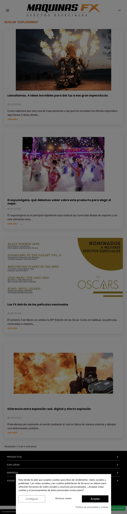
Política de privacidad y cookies (92, 507)
